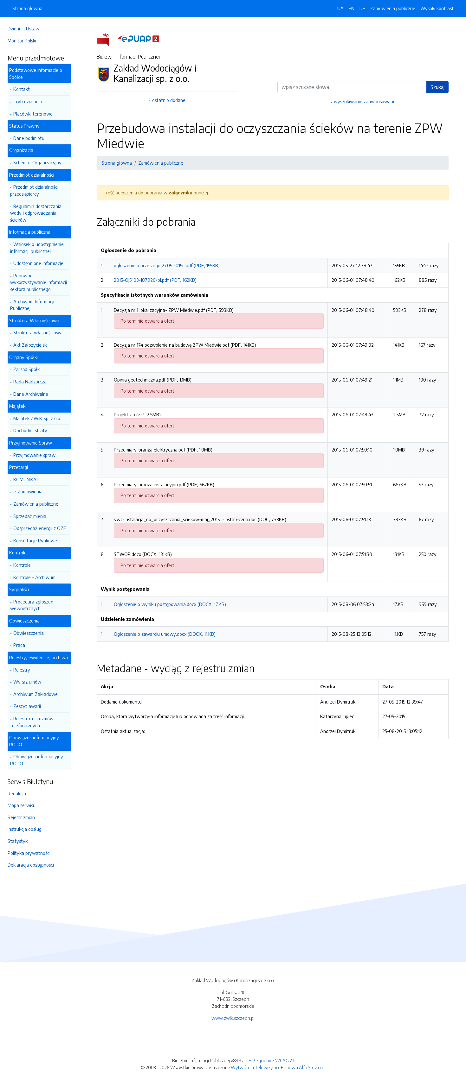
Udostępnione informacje (38, 263)
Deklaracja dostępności (31, 865)
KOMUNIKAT (26, 479)
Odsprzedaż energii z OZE (39, 528)
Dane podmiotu (28, 138)
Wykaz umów (27, 682)
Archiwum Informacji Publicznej (32, 305)
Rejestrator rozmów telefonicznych (32, 722)
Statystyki (18, 841)
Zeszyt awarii (27, 706)
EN (351, 8)
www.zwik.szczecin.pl (233, 1018)
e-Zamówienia (27, 491)
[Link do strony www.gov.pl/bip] (107, 38)
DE (362, 8)
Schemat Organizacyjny (37, 162)
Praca (19, 645)
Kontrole (22, 565)
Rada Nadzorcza (30, 381)
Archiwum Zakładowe (35, 694)
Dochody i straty (30, 430)
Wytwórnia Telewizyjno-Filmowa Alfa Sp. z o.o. (278, 1067)
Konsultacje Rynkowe (35, 540)
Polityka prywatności (29, 853)
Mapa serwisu (22, 805)
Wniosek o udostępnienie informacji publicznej (37, 247)
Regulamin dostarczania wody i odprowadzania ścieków (35, 213)
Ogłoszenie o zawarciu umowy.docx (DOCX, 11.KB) (165, 634)
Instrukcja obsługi (25, 829)
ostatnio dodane (168, 100)
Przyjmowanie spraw (34, 455)
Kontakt (21, 89)
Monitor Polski (22, 40)
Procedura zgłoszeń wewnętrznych (31, 605)
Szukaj (437, 87)
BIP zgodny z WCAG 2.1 (271, 1060)
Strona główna (27, 8)
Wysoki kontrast (437, 8)
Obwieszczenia (28, 633)
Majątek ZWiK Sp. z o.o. (37, 418)
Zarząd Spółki (27, 369)
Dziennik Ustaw (23, 28)
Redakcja (17, 793)
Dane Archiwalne (30, 394)
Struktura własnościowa (37, 332)
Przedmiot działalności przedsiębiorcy (34, 190)
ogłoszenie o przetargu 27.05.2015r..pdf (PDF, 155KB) (167, 265)
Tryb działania (27, 101)
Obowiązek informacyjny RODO (36, 760)
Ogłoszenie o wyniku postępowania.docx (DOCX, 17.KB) (170, 604)
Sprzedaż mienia (29, 516)
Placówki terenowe (33, 114)
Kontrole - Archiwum (34, 577)
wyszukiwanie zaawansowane (365, 101)
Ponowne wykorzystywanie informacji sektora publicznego (38, 282)
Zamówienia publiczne (35, 504)
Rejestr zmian (21, 817)
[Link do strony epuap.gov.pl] (138, 38)
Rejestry (21, 669)
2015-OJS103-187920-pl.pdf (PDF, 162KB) (155, 280)
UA (340, 8)
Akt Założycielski (30, 345)
